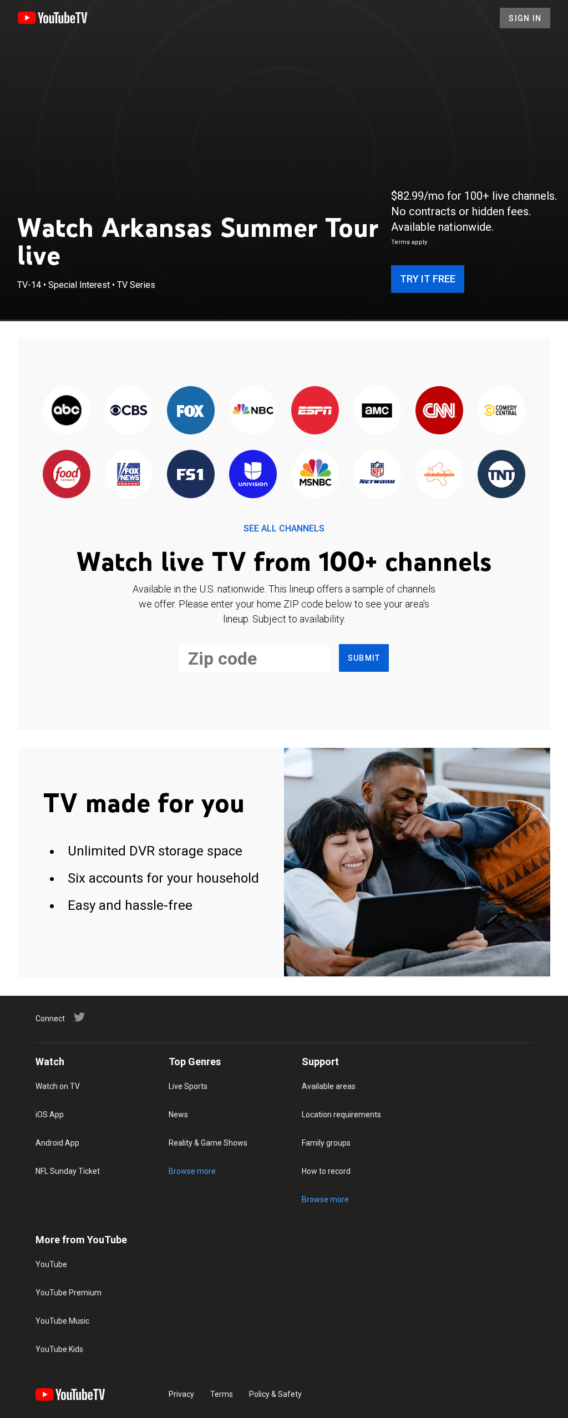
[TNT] (501, 475)
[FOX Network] (191, 411)
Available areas (329, 1086)
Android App (57, 1142)
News (178, 1114)
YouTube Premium (69, 1292)
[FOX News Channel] (129, 475)
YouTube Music (62, 1320)
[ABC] (67, 411)
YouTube (51, 1264)
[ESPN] (315, 411)
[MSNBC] (315, 475)
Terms (221, 1394)
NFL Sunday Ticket (68, 1171)
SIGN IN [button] (525, 18)
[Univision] (253, 475)
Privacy (181, 1394)
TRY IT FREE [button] (427, 279)
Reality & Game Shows (208, 1142)
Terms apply (409, 242)
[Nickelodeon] (439, 475)
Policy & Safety (275, 1394)
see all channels (284, 528)
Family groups (326, 1142)
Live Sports (188, 1086)
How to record (326, 1171)
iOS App (50, 1114)
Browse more (192, 1171)
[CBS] (129, 411)
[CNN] (439, 411)
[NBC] (253, 411)
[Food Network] (67, 475)
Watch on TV (58, 1086)
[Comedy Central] (501, 411)
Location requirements (341, 1114)
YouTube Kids (59, 1349)
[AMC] (377, 411)
